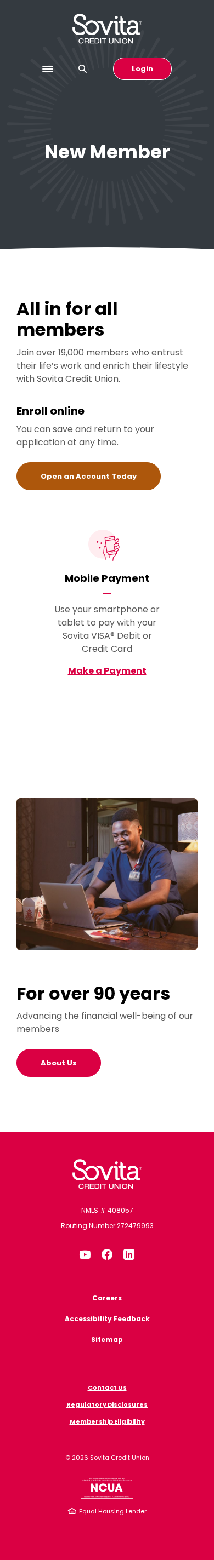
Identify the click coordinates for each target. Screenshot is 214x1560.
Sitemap (107, 1339)
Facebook (107, 1254)
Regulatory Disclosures (107, 1404)
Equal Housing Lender (113, 1511)
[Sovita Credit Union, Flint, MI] (107, 1174)
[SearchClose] (83, 68)
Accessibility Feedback (107, 1318)
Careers (107, 1298)
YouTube (85, 1254)
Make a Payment (107, 670)
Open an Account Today (101, 476)
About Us (59, 1063)
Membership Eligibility (107, 1421)
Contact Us (107, 1387)
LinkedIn (128, 1254)
